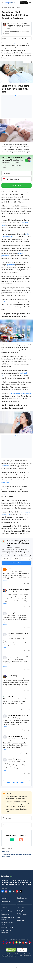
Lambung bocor (13, 613)
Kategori (4, 898)
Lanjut (5, 580)
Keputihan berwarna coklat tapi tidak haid (18, 635)
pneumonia (5, 482)
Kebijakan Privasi (6, 914)
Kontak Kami (20, 920)
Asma (18, 7)
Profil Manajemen (22, 914)
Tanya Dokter (16, 563)
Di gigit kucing (12, 675)
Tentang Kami (21, 911)
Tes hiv (10, 696)
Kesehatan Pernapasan (7, 7)
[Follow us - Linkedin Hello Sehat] (10, 891)
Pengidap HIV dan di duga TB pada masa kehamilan (19, 591)
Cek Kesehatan (21, 898)
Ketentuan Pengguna (7, 911)
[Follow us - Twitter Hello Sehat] (13, 891)
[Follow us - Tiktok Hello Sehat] (21, 891)
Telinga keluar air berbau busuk (18, 715)
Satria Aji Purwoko (14, 31)
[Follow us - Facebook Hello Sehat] (2, 891)
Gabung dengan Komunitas (16, 782)
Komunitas (20, 901)
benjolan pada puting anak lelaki (18, 657)
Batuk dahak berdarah (15, 736)
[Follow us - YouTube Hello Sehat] (17, 891)
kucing (10, 569)
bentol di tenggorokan (15, 759)
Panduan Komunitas (7, 927)
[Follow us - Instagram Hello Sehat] (6, 891)
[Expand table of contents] (16, 38)
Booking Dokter (6, 901)
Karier (19, 917)
